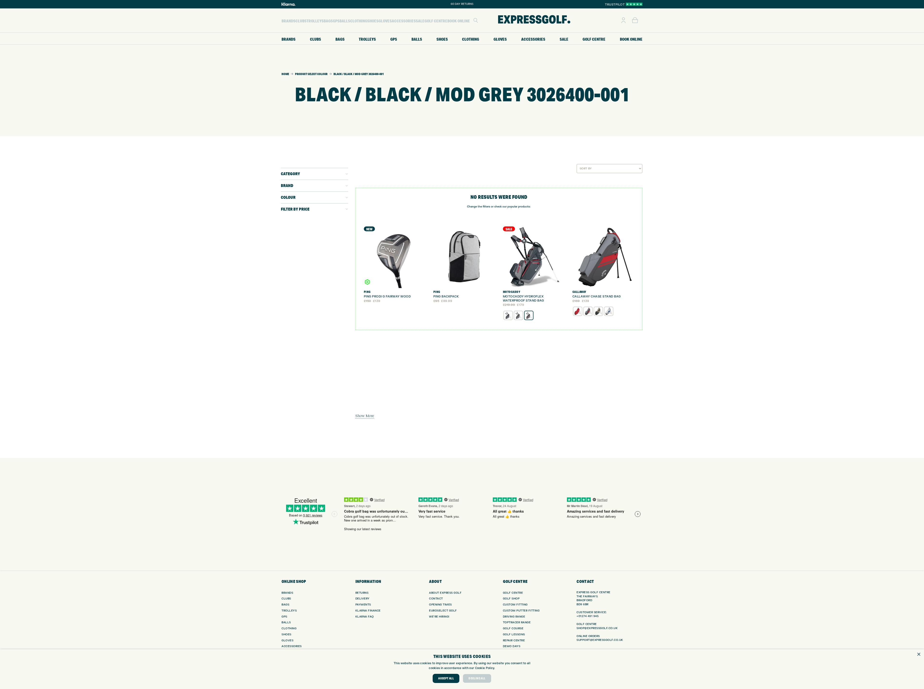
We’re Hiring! (439, 616)
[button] (475, 20)
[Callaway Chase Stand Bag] (603, 257)
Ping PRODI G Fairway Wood (387, 296)
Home (285, 74)
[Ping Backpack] (464, 257)
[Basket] (635, 20)
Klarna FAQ (364, 616)
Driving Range (514, 616)
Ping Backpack (446, 296)
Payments (363, 604)
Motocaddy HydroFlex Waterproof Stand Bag (523, 299)
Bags (285, 604)
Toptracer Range (517, 622)
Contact (436, 598)
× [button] (918, 654)
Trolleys (289, 610)
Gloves (287, 640)
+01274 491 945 (588, 616)
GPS (284, 616)
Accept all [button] (446, 678)
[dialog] (462, 669)
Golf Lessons (514, 634)
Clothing (289, 628)
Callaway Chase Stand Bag (596, 296)
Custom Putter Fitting (521, 610)
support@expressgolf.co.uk (600, 640)
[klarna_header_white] (288, 4)
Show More (364, 415)
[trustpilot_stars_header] (634, 4)
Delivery (362, 598)
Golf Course (513, 628)
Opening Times (440, 604)
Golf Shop (511, 598)
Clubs (286, 598)
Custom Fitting (515, 604)
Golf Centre (513, 593)
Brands (287, 593)
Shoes (286, 634)
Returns (362, 593)
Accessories (292, 646)
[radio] (508, 315)
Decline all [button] (476, 678)
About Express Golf (445, 593)
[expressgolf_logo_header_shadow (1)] (534, 20)
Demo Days (511, 646)
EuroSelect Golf (443, 610)
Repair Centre (514, 640)
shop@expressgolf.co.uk (597, 628)
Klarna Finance (368, 610)
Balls (286, 622)
